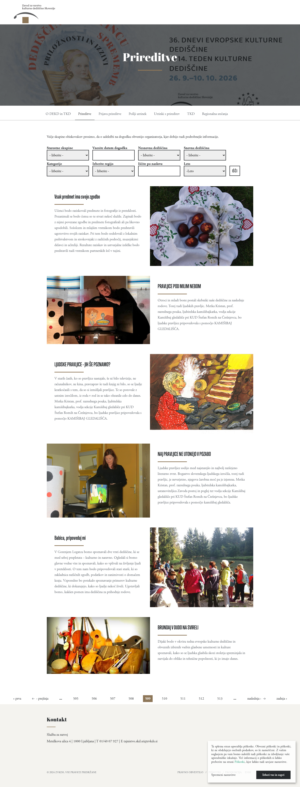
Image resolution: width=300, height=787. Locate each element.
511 (183, 698)
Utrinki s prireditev (167, 114)
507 (112, 698)
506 (94, 698)
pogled (150, 226)
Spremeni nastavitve (223, 774)
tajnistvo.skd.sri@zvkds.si (140, 741)
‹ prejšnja (42, 698)
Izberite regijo (102, 164)
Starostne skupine (60, 148)
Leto (187, 164)
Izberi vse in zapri (273, 775)
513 (219, 698)
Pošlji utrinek (137, 114)
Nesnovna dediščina (152, 148)
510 (164, 698)
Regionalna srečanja (215, 114)
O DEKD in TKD (58, 114)
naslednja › (254, 698)
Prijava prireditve (110, 114)
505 (75, 698)
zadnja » (282, 698)
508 (131, 698)
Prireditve (84, 114)
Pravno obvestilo (190, 772)
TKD (191, 114)
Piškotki (240, 762)
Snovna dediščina (196, 148)
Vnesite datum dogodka (109, 148)
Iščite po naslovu (150, 164)
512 (201, 698)
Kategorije (54, 164)
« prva (17, 698)
